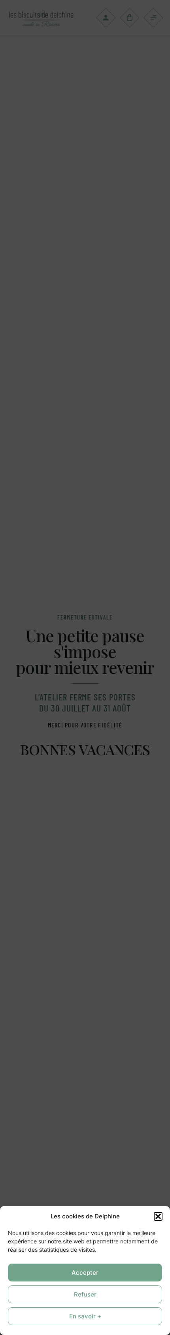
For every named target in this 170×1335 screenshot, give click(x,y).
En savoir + (85, 1316)
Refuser (85, 1294)
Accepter (85, 1272)
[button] (158, 1216)
